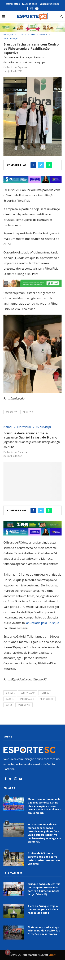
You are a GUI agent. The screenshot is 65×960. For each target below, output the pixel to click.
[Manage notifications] (7, 952)
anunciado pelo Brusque (42, 623)
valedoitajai (24, 705)
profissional (46, 699)
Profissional (24, 427)
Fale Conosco (29, 4)
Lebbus (52, 954)
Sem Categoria (39, 34)
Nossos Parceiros (49, 4)
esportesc (23, 67)
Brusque (8, 34)
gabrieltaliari (26, 699)
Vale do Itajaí (10, 38)
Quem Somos (13, 4)
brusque (10, 692)
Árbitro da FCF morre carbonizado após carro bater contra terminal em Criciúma (44, 858)
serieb (9, 705)
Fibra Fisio (28, 412)
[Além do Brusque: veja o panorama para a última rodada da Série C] (13, 911)
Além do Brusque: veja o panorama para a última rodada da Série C (43, 909)
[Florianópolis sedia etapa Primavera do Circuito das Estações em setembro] (13, 933)
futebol (45, 692)
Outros (22, 34)
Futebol (7, 427)
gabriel (10, 699)
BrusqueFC (11, 412)
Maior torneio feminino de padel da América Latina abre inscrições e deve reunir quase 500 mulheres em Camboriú (44, 805)
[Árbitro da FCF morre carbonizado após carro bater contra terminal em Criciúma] (13, 859)
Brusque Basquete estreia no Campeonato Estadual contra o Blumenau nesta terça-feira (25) (44, 889)
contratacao (27, 692)
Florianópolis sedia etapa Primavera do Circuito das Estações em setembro (44, 931)
